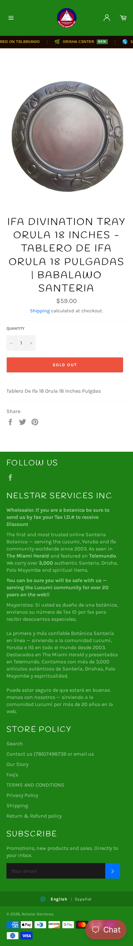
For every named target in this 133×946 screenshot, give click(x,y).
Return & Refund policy (34, 816)
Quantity (15, 328)
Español (83, 899)
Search (14, 743)
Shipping (40, 311)
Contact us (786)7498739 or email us (50, 754)
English (59, 899)
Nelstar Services (37, 913)
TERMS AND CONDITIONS (35, 785)
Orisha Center (76, 41)
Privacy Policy (22, 795)
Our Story (17, 764)
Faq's (12, 774)
